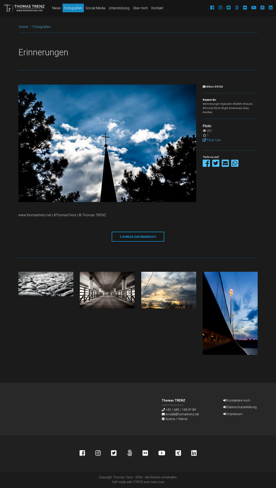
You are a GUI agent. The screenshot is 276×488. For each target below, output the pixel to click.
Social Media (95, 8)
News (56, 8)
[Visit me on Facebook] (210, 8)
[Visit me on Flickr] (243, 8)
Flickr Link (213, 140)
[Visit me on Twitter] (226, 8)
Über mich (140, 8)
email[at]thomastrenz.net (182, 414)
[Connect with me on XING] (260, 8)
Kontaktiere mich (238, 400)
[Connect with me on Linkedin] (268, 8)
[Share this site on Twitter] (216, 165)
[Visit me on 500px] (235, 8)
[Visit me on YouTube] (251, 8)
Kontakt (157, 8)
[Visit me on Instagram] (218, 8)
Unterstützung (119, 8)
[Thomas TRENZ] (25, 8)
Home (23, 27)
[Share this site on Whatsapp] (234, 165)
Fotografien (73, 8)
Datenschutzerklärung (241, 407)
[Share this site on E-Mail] (226, 165)
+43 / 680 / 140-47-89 (181, 410)
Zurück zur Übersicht (139, 237)
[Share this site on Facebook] (207, 165)
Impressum (234, 414)
